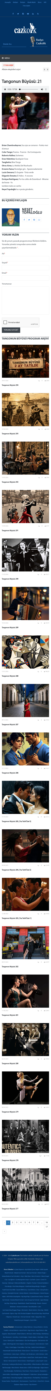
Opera (12, 1313)
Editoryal (10, 1283)
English (29, 1283)
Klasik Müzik (31, 2)
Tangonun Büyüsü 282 (10, 967)
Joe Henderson (30, 1354)
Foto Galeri (26, 6)
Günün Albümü (24, 1293)
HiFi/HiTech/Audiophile (13, 1296)
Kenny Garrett (13, 1361)
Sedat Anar (33, 1374)
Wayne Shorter (24, 1384)
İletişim (22, 2)
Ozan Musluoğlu (8, 1371)
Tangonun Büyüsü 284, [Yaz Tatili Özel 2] (16, 870)
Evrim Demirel (40, 1344)
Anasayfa (8, 2)
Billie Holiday (37, 1334)
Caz (6, 1279)
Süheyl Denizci (28, 1378)
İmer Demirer (35, 1351)
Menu (7, 58)
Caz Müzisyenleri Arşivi (22, 1279)
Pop (16, 1313)
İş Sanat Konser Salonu (37, 1296)
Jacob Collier (43, 1351)
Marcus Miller (27, 1364)
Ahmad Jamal (18, 1327)
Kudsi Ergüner (31, 1361)
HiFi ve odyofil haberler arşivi (14, 70)
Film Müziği (8, 1286)
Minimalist (25, 1310)
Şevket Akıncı (6, 1378)
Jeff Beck (22, 1354)
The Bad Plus (36, 1378)
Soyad (5, 263)
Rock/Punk (46, 1313)
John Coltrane (40, 1354)
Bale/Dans (28, 1276)
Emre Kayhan (20, 1344)
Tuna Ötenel (33, 1381)
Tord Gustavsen (24, 1381)
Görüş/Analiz (44, 1290)
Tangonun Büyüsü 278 (10, 1160)
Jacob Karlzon (7, 1354)
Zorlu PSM (33, 1320)
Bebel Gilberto (21, 1334)
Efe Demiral (41, 1340)
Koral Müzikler (33, 1307)
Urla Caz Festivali (25, 1317)
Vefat (32, 1317)
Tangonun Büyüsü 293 (10, 434)
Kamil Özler (31, 1357)
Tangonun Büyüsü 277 (10, 1209)
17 (47, 1227)
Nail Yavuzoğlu (6, 1367)
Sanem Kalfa (6, 1374)
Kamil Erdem (22, 1357)
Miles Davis (45, 1364)
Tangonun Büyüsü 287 (10, 725)
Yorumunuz (7, 284)
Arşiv (22, 1276)
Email (4, 273)
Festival (34, 1283)
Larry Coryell (39, 1361)
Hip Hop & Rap (25, 1296)
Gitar (37, 1290)
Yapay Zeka (39, 1317)
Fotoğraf (43, 1286)
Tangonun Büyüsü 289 (10, 628)
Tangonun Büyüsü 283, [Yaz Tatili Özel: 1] (16, 918)
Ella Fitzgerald (11, 1344)
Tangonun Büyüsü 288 (10, 676)
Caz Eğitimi (11, 1279)
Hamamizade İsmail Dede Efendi (12, 1351)
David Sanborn (20, 1340)
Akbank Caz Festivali (20, 1273)
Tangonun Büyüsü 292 (10, 482)
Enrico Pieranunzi (30, 1344)
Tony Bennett (15, 1381)
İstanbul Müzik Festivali (17, 1300)
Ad (3, 254)
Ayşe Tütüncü (40, 1330)
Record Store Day (37, 1313)
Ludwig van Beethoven (15, 1364)
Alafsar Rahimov (28, 1327)
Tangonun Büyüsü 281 (10, 1015)
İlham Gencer (26, 1351)
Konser (39, 1303)
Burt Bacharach (7, 1337)
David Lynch (11, 1340)
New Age (40, 1310)
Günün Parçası (44, 1293)
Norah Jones (23, 1367)
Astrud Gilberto (14, 1330)
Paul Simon (26, 1371)
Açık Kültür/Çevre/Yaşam (32, 1269)
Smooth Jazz (16, 1317)
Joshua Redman (13, 1357)
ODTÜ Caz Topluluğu (34, 1367)
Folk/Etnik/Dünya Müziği (32, 1286)
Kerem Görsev (22, 1361)
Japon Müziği (44, 1300)
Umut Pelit (41, 1381)
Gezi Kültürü (31, 1290)
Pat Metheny (18, 1371)
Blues (39, 2)
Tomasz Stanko (6, 1381)
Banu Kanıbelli (12, 1334)
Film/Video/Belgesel (18, 1286)
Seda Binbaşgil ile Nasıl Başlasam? (20, 1374)
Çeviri (38, 1279)
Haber (4, 1296)
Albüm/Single (42, 1273)
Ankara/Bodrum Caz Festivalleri (11, 1276)
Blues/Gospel (45, 1276)
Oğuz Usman (44, 1367)
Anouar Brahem (38, 1327)
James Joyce (15, 1354)
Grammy (4, 1293)
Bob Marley (45, 1334)
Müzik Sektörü (33, 1310)
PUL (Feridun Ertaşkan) (24, 1313)
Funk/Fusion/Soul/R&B (8, 1290)
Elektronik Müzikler (20, 1283)
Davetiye (4, 1283)
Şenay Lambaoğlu (43, 1374)
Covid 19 (43, 1279)
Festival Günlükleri (43, 1283)
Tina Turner (44, 1378)
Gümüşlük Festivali (13, 1293)
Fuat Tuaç (27, 1347)
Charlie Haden (32, 1337)
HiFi (45, 2)
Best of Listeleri (36, 1276)
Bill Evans (29, 1334)
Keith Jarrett (39, 1357)
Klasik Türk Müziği (31, 1303)
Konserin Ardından (22, 1307)
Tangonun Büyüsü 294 (10, 385)
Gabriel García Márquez (38, 1347)
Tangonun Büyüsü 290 (10, 579)
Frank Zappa (13, 1347)
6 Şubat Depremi (19, 1269)
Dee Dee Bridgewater (31, 1340)
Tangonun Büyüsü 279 (10, 1112)
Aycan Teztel (23, 1330)
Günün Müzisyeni (34, 1293)
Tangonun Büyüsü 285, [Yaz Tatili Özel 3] (16, 821)
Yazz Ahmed (32, 1384)
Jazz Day (6, 1303)
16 (47, 1223)
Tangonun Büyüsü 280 (10, 1064)
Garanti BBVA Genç (21, 1290)
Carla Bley (15, 1337)
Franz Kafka (21, 1347)
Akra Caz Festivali (32, 1273)
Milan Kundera (36, 1364)
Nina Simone (15, 1367)
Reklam (15, 2)
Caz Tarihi (32, 1279)
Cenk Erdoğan (23, 1337)
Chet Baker (41, 1337)
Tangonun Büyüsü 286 (10, 773)
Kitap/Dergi (13, 1303)
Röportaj (9, 1317)
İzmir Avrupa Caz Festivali (32, 1300)
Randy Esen (43, 1371)
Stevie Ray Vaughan (16, 1378)
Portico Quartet (34, 1371)
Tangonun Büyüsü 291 (10, 531)
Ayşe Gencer (31, 1330)
